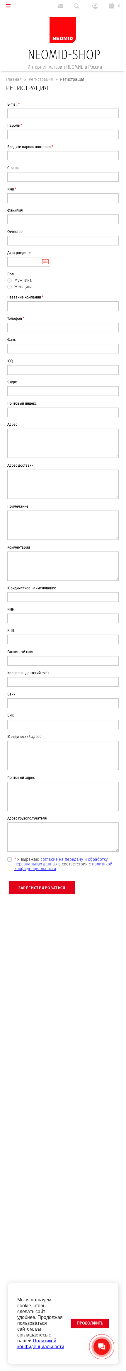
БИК (10, 715)
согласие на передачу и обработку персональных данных (61, 862)
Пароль (14, 125)
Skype (12, 382)
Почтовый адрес (21, 778)
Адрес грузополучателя (27, 818)
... (28, 262)
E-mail (13, 104)
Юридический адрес (24, 737)
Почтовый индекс (22, 403)
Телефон (15, 319)
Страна (13, 168)
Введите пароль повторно (30, 147)
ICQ (10, 361)
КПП (10, 630)
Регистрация (41, 79)
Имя (11, 189)
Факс (11, 340)
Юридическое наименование (31, 588)
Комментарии (18, 547)
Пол (10, 274)
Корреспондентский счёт (28, 673)
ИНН (10, 609)
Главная (14, 79)
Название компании (25, 297)
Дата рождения (20, 253)
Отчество (15, 232)
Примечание (17, 506)
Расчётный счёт (20, 652)
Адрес (12, 424)
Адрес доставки (20, 465)
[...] (28, 262)
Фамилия (15, 210)
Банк (11, 694)
